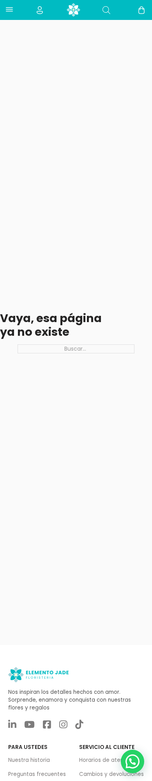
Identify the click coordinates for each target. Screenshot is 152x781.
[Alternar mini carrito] (141, 10)
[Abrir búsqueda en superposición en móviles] (106, 10)
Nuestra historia (29, 760)
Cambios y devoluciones (111, 774)
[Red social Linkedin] (12, 725)
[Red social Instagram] (63, 725)
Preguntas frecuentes (37, 774)
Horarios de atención (106, 760)
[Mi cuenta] (39, 10)
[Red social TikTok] (79, 725)
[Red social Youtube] (29, 725)
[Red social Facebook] (47, 725)
